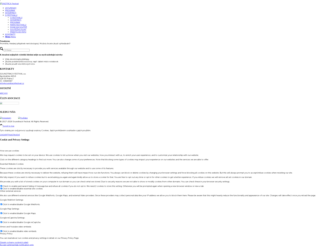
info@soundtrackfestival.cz (12, 83)
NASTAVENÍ (14, 135)
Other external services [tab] (10, 191)
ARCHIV (4, 93)
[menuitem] (164, 8)
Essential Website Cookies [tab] (12, 164)
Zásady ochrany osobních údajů (14, 242)
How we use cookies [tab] (9, 151)
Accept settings (7, 245)
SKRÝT (6, 135)
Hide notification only (24, 245)
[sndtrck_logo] (9, 3)
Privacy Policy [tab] (6, 233)
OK (1, 135)
